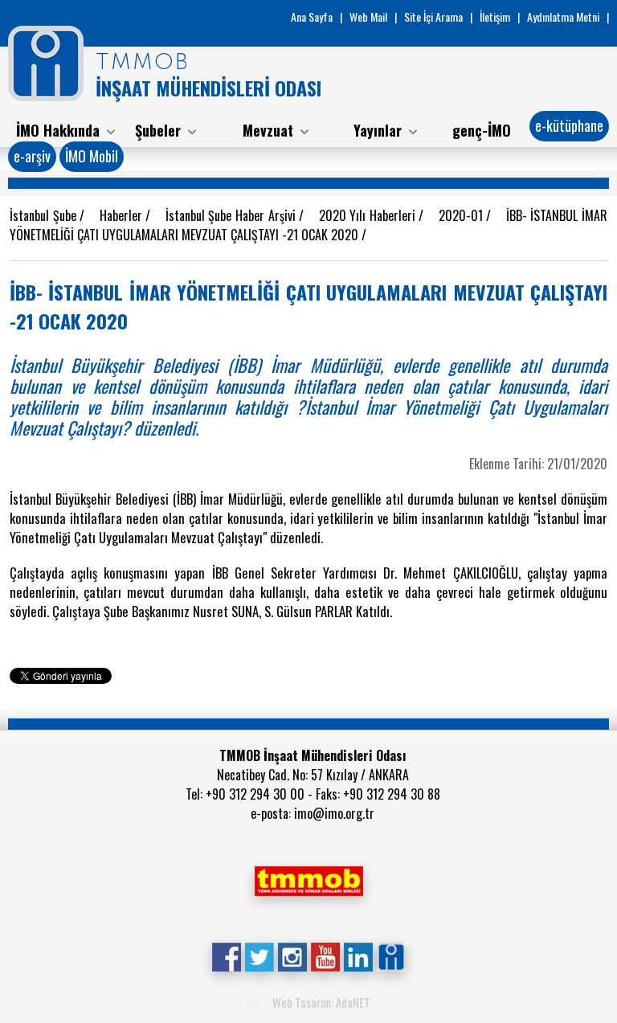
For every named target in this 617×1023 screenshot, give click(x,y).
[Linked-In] (358, 955)
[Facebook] (226, 955)
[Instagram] (292, 955)
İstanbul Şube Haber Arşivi (232, 215)
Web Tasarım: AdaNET (321, 1002)
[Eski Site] (391, 955)
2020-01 (463, 215)
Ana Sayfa (312, 16)
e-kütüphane (569, 125)
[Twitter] (259, 955)
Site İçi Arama (433, 16)
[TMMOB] (308, 879)
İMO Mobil (91, 155)
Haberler (123, 215)
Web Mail (368, 16)
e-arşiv (32, 155)
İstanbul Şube (45, 215)
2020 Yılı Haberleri (369, 215)
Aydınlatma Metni (563, 16)
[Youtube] (325, 955)
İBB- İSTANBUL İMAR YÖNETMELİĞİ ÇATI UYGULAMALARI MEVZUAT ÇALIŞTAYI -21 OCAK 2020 (308, 225)
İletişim (495, 16)
